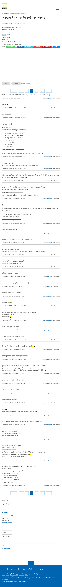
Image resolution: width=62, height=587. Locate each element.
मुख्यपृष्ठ (8, 13)
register (16, 83)
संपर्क (26, 576)
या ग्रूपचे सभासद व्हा (7, 523)
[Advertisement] (31, 65)
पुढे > (42, 91)
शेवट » (48, 91)
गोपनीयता (15, 576)
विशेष (24, 569)
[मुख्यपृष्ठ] (5, 6)
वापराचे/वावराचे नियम (7, 576)
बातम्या (36, 569)
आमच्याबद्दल (22, 576)
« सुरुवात (14, 91)
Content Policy (22, 582)
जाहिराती (30, 569)
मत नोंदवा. (25, 356)
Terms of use (5, 582)
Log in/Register (6, 504)
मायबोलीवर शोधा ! (6, 548)
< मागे (21, 91)
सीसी (41, 569)
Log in (6, 83)
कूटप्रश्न (8, 35)
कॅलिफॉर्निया (5, 39)
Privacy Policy (14, 582)
